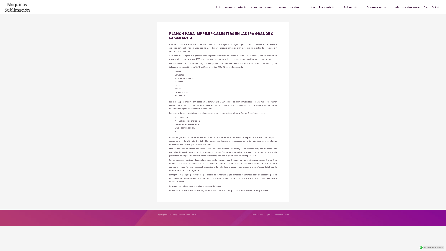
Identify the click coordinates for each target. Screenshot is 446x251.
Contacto (436, 7)
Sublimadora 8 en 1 (352, 7)
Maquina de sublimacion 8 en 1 (324, 7)
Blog (426, 7)
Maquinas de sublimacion (236, 7)
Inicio (218, 7)
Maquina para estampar (262, 7)
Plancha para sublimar (376, 7)
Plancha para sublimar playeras (406, 7)
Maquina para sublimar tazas (291, 7)
